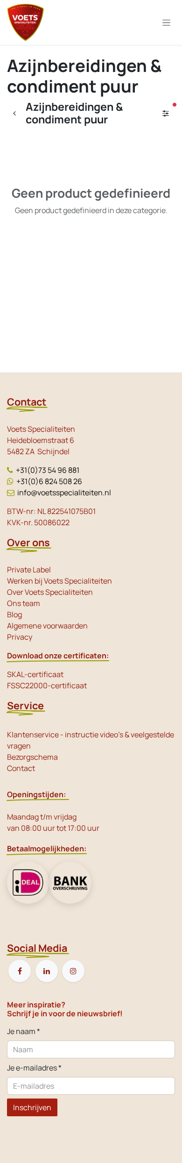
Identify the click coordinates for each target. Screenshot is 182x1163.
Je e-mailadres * (34, 1068)
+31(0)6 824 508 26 (49, 481)
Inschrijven (32, 1107)
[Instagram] (73, 971)
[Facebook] (19, 971)
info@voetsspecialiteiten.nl (64, 492)
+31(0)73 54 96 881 (47, 470)
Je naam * (23, 1031)
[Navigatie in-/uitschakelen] (166, 23)
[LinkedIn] (46, 971)
